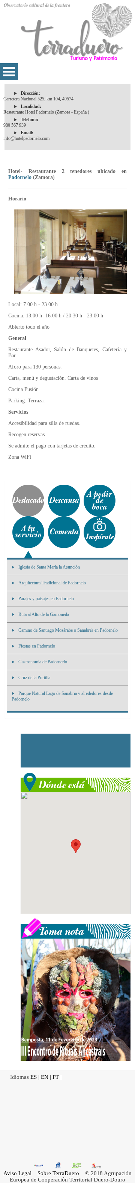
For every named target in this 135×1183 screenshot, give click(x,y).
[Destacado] (28, 501)
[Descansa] (64, 501)
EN (44, 1077)
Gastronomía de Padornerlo (42, 661)
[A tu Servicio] (28, 532)
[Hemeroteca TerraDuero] (75, 927)
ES (33, 1077)
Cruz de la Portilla (34, 677)
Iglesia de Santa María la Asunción (49, 567)
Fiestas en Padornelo (36, 646)
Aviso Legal (17, 1173)
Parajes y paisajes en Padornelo (46, 598)
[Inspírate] (99, 532)
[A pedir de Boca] (99, 501)
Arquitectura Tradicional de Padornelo (52, 582)
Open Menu (9, 71)
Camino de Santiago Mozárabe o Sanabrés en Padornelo (68, 630)
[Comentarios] (64, 532)
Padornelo (20, 177)
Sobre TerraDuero (58, 1173)
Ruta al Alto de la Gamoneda (43, 614)
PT (55, 1077)
